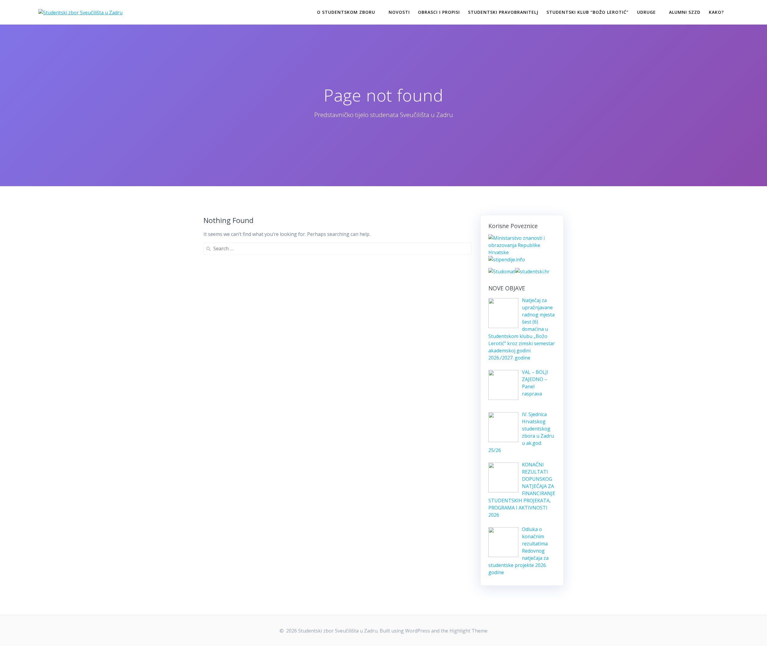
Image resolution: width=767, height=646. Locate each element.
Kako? (716, 12)
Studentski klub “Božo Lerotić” (587, 12)
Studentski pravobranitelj (503, 12)
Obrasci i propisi (439, 12)
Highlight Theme (468, 630)
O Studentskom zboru (346, 12)
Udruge (646, 12)
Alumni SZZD (684, 12)
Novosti (399, 12)
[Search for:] (337, 248)
